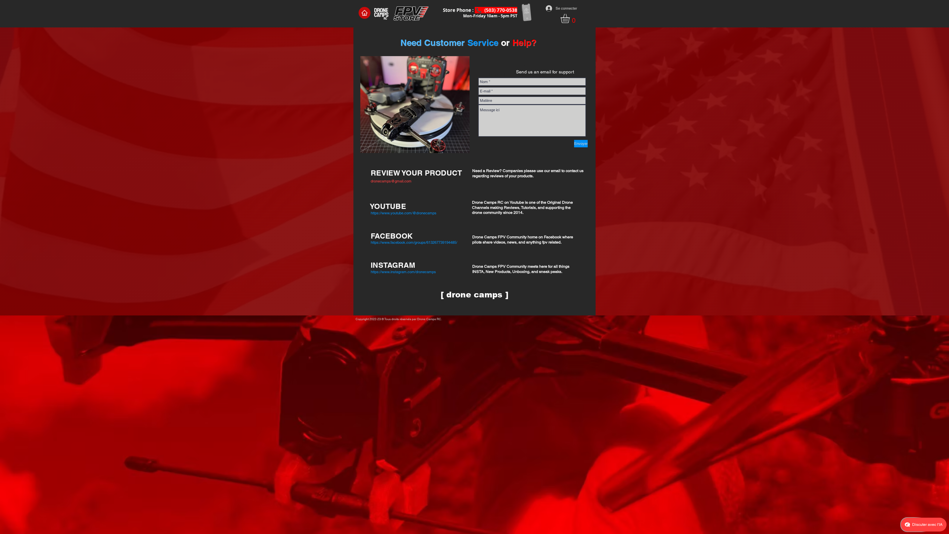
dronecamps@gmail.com (391, 181)
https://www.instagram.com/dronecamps (403, 272)
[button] (571, 18)
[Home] (364, 13)
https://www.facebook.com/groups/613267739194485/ (414, 242)
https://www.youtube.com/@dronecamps (403, 213)
